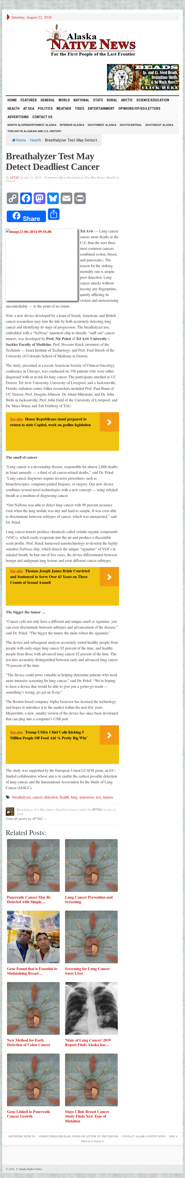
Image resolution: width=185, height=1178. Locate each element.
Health (13, 108)
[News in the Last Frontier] (92, 41)
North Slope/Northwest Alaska (31, 124)
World (64, 100)
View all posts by (19, 819)
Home (21, 140)
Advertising (18, 117)
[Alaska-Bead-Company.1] (143, 76)
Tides (79, 108)
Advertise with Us (21, 1136)
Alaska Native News (29, 1169)
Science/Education (152, 100)
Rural (112, 100)
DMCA (173, 1136)
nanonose (86, 796)
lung (74, 796)
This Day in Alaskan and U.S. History (34, 131)
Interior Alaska (72, 124)
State (98, 100)
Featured (28, 100)
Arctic (127, 100)
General (47, 100)
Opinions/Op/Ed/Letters (139, 108)
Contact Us (42, 117)
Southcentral (131, 124)
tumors (108, 796)
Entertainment (101, 108)
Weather (63, 108)
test (98, 796)
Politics (45, 108)
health (64, 796)
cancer (37, 796)
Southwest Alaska (102, 124)
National (81, 100)
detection (51, 796)
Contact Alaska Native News (143, 1136)
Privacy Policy (92, 1141)
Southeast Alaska (159, 124)
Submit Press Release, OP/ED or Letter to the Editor (78, 1136)
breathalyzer (21, 796)
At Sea (28, 108)
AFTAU (14, 177)
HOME (12, 100)
